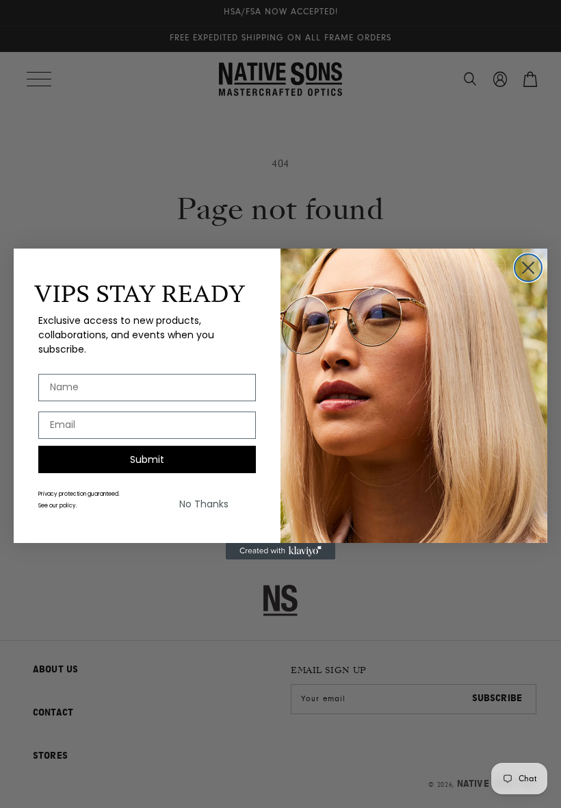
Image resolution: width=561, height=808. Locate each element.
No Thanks (204, 504)
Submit (147, 459)
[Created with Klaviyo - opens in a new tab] (280, 551)
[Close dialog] (528, 267)
